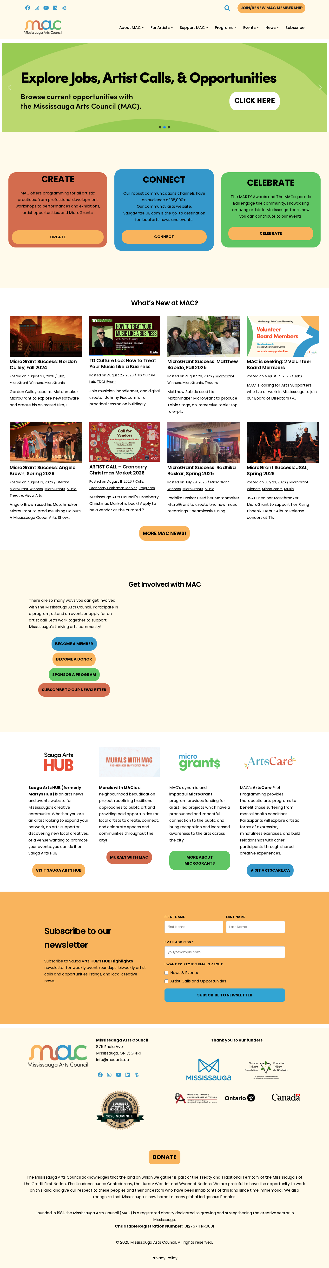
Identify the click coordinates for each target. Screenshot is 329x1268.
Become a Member (74, 644)
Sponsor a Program (74, 674)
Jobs (298, 376)
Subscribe (294, 27)
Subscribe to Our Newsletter (74, 690)
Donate (164, 1157)
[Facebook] (27, 8)
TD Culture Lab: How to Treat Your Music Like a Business (122, 363)
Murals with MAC (129, 857)
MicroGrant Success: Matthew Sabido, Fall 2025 (202, 364)
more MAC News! (164, 533)
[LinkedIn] (55, 8)
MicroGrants (55, 382)
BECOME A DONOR (74, 659)
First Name (174, 916)
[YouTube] (46, 8)
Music (71, 489)
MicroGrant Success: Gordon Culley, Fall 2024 (43, 364)
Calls (139, 481)
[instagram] (36, 8)
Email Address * (179, 942)
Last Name (235, 916)
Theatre (211, 382)
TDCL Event (106, 381)
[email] (64, 8)
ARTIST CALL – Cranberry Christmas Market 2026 (118, 469)
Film (61, 376)
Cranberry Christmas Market (113, 488)
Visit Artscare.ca (270, 870)
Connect (164, 237)
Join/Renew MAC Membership (271, 8)
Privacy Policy (164, 1258)
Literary (63, 482)
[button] (143, 27)
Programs (147, 488)
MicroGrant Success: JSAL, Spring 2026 (277, 470)
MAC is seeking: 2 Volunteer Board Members (279, 364)
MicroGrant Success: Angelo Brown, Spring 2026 (42, 470)
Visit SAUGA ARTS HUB (59, 870)
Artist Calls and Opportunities (198, 981)
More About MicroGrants (199, 860)
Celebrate (271, 233)
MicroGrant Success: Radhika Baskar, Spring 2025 (201, 470)
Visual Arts (33, 495)
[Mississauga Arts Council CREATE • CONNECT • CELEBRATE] (43, 27)
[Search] (227, 8)
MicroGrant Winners (26, 382)
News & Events (184, 972)
